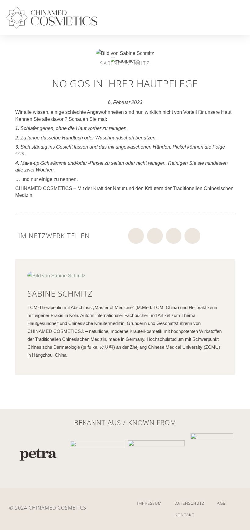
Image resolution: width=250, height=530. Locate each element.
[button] (231, 19)
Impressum (149, 503)
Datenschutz (189, 503)
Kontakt (184, 514)
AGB (221, 503)
